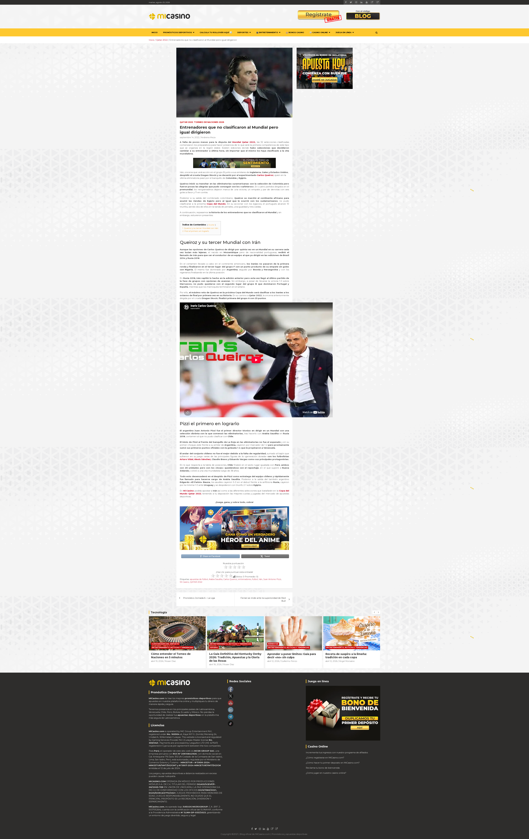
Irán (260, 579)
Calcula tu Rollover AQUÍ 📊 (216, 32)
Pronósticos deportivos (177, 32)
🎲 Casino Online (319, 32)
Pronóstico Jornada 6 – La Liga (199, 598)
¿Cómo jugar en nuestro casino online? (326, 773)
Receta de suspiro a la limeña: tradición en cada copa (288, 655)
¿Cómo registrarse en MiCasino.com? (325, 757)
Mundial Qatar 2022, (244, 142)
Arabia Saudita (215, 579)
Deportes (242, 32)
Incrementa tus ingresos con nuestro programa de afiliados (337, 752)
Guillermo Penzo (231, 661)
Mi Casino (184, 582)
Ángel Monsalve (288, 661)
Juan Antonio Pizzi (272, 579)
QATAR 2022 (196, 582)
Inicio (155, 32)
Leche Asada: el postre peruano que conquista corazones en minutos (350, 655)
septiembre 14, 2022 (189, 137)
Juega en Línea (343, 32)
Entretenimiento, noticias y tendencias (172, 644)
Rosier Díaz (170, 664)
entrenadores (244, 579)
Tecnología (159, 612)
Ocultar (211, 225)
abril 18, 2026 (157, 664)
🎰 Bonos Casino (295, 32)
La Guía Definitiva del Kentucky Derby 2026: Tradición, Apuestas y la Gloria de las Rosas (177, 657)
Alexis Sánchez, (202, 459)
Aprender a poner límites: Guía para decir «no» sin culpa (233, 655)
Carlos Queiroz (265, 175)
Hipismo (156, 647)
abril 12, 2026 (215, 661)
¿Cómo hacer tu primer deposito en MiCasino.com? (333, 762)
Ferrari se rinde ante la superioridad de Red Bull (263, 599)
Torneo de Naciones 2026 (209, 122)
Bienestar (215, 644)
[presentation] (374, 612)
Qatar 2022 (186, 122)
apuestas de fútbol (199, 579)
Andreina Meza (208, 137)
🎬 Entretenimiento (267, 32)
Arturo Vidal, (187, 459)
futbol (255, 579)
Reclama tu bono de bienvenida (323, 767)
